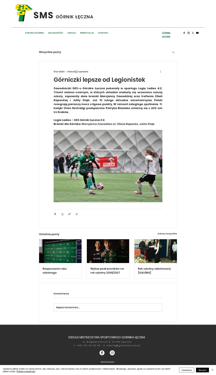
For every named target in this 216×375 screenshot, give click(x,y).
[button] (173, 52)
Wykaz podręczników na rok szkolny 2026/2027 (107, 270)
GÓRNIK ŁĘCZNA (74, 17)
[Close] (212, 370)
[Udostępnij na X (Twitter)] (62, 214)
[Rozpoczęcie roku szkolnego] (60, 251)
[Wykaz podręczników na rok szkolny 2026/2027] (108, 251)
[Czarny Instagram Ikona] (188, 32)
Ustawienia (187, 370)
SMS (45, 15)
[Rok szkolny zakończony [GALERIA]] (155, 251)
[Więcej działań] (160, 71)
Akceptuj (202, 370)
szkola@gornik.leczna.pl (123, 345)
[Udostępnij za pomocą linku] (69, 214)
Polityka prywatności (25, 371)
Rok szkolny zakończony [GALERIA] (154, 270)
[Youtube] (197, 32)
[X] (192, 32)
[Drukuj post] (76, 214)
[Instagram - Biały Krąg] (112, 352)
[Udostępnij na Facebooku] (55, 214)
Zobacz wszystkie (167, 233)
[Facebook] (184, 32)
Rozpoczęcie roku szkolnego (55, 270)
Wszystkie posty (50, 52)
